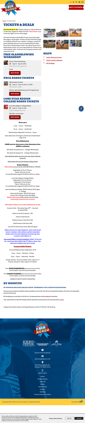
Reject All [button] (69, 418)
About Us (42, 381)
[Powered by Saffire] (81, 401)
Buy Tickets (76, 7)
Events (42, 384)
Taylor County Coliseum (54, 60)
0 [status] (80, 2)
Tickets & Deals (42, 379)
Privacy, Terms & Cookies (42, 394)
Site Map (42, 392)
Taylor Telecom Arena (54, 57)
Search (76, 2)
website (47, 296)
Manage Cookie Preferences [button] (55, 418)
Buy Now (15, 73)
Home (4, 21)
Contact (42, 389)
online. (62, 299)
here (38, 174)
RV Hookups (50, 63)
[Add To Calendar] (10, 64)
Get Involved (42, 387)
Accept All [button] (79, 418)
